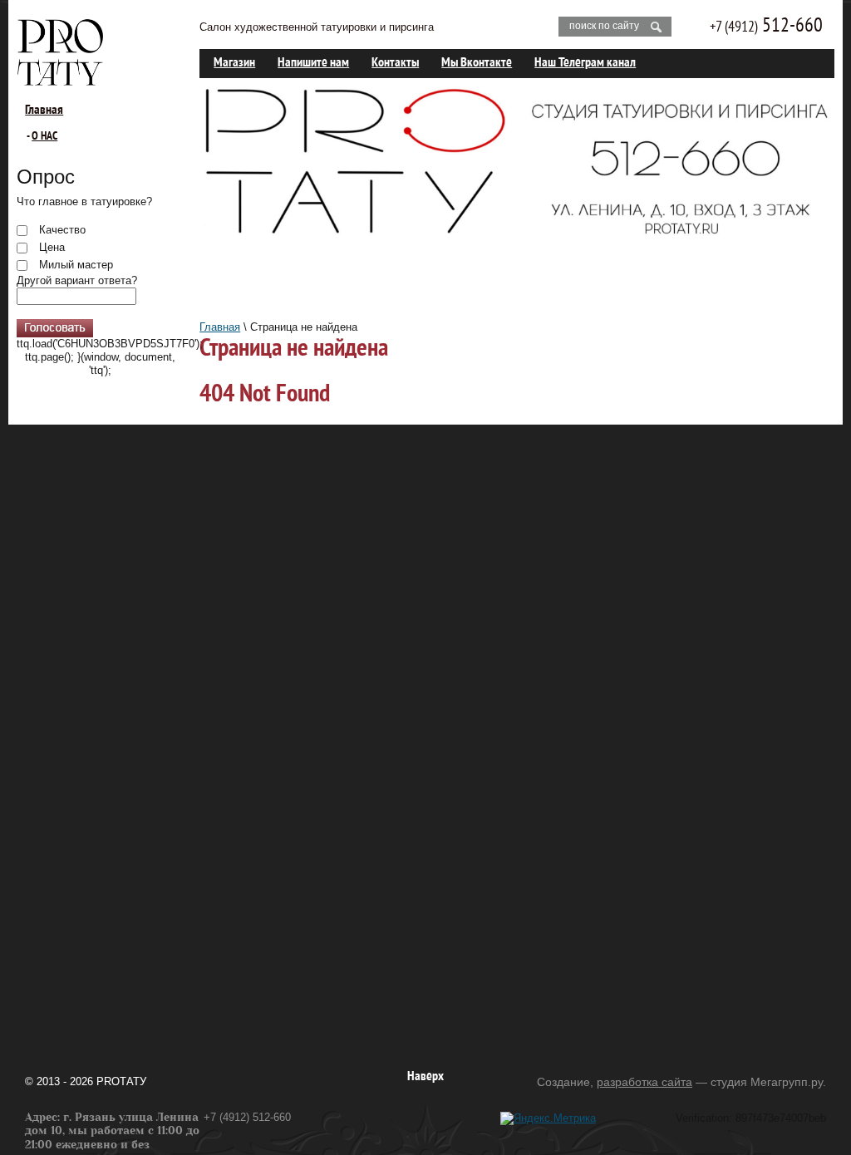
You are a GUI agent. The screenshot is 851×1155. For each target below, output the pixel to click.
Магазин (234, 63)
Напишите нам (313, 63)
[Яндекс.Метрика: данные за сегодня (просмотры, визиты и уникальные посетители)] (548, 1118)
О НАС (44, 137)
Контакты (395, 63)
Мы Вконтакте (476, 63)
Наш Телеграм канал (585, 63)
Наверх (425, 1077)
